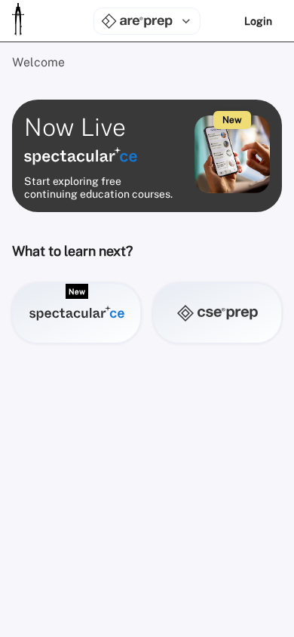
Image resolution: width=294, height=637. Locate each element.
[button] (76, 313)
